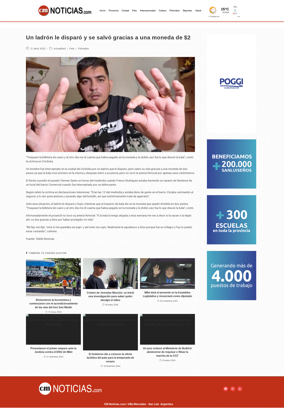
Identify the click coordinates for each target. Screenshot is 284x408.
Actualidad (60, 48)
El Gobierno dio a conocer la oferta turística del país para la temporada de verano (110, 358)
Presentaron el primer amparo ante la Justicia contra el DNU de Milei (53, 350)
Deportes (187, 10)
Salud (198, 10)
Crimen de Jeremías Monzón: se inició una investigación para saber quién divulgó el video (110, 296)
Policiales (175, 10)
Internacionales (148, 10)
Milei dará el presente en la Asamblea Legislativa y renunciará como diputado (167, 294)
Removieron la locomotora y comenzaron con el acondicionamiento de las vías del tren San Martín (53, 304)
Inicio (103, 10)
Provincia (113, 10)
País (134, 10)
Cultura (162, 10)
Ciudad (125, 10)
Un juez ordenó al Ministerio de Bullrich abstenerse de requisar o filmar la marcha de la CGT (167, 352)
